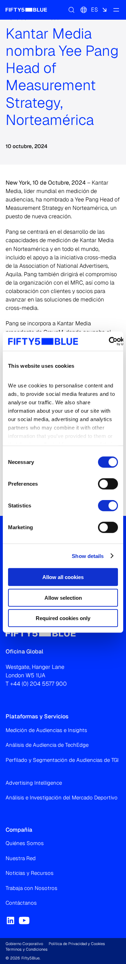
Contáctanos (21, 902)
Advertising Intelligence (34, 782)
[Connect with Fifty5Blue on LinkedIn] (10, 920)
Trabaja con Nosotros (31, 888)
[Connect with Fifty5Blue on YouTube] (24, 920)
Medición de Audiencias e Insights (46, 730)
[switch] (108, 484)
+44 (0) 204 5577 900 (38, 683)
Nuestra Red (21, 858)
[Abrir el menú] (116, 10)
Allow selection (63, 597)
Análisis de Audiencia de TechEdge (47, 745)
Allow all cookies (63, 577)
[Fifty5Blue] (26, 10)
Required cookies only (63, 618)
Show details (88, 556)
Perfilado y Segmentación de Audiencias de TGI (62, 760)
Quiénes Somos (25, 843)
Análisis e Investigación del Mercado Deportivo (62, 797)
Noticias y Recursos (30, 873)
